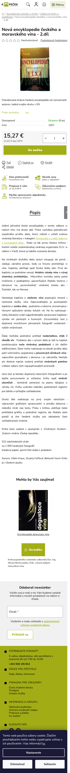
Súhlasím (50, 764)
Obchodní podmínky (20, 707)
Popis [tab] (35, 212)
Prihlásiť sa (20, 635)
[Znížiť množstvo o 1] (45, 138)
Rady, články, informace (22, 674)
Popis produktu (10, 112)
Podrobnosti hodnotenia (54, 40)
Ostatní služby (17, 693)
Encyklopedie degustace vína (33, 534)
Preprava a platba (19, 713)
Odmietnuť (17, 764)
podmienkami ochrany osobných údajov (40, 623)
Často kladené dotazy (21, 687)
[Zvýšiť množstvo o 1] (63, 138)
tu (43, 743)
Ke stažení (14, 716)
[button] (33, 554)
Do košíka (35, 150)
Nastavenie (33, 753)
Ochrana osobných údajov (23, 710)
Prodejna (14, 690)
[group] (33, 528)
